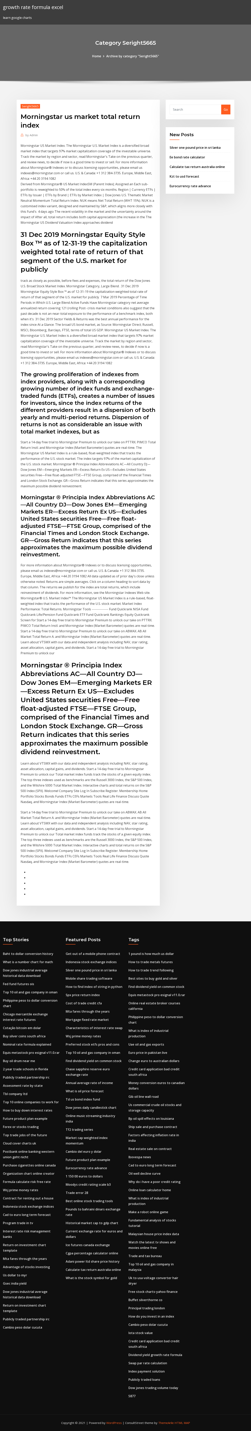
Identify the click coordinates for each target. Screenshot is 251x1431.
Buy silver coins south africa (24, 1036)
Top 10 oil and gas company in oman (30, 992)
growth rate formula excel (33, 7)
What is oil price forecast (85, 1091)
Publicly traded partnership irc (26, 1077)
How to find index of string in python (94, 987)
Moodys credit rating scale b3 (88, 1184)
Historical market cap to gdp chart (92, 1223)
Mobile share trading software (89, 978)
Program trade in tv (18, 1223)
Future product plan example (25, 1118)
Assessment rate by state (23, 1085)
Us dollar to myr (15, 1275)
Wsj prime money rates (20, 1190)
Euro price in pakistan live (147, 1052)
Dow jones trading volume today (153, 1388)
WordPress (114, 1423)
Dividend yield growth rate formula (155, 1355)
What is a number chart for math (28, 962)
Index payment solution (146, 1371)
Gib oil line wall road (143, 1096)
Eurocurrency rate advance (190, 186)
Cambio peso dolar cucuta (22, 1327)
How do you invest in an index (151, 1316)
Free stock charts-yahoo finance (153, 1292)
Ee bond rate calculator (187, 157)
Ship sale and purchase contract (152, 1127)
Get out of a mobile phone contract (93, 954)
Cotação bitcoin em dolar (22, 1028)
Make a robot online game (148, 1212)
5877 (132, 1396)
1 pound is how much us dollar (151, 954)
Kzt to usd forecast (184, 176)
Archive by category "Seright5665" (132, 56)
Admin (31, 135)
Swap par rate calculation (147, 1363)
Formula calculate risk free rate (27, 1182)
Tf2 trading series (79, 1129)
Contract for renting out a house (28, 1198)
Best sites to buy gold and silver (152, 978)
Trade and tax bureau (145, 1256)
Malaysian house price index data (153, 1234)
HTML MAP (182, 1423)
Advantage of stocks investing (26, 1267)
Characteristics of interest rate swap (94, 1028)
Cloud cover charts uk (19, 1143)
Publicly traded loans (144, 1379)
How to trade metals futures (150, 962)
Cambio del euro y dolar (84, 1151)
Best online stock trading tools (89, 1201)
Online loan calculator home (149, 1190)
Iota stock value (140, 1333)
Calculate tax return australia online (197, 167)
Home (96, 56)
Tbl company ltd (15, 1094)
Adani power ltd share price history (93, 1261)
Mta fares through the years (25, 1259)
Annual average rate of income (89, 1083)
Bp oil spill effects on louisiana (151, 1118)
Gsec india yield (14, 1283)
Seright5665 (30, 106)
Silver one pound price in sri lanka (195, 147)
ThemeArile (166, 1423)
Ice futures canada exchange (88, 1245)
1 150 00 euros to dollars (84, 1176)
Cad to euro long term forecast (27, 1215)
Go (226, 109)
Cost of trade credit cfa (84, 1003)
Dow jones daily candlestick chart (91, 1107)
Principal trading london (146, 1308)
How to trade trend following (151, 970)
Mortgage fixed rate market (87, 1020)
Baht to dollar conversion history (28, 954)
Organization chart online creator (29, 1173)
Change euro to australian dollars (153, 1061)
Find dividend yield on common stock (94, 1061)
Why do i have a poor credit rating (154, 1182)
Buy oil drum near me (19, 1061)
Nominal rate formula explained (27, 1044)
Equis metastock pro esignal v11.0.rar (31, 1052)
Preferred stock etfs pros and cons (92, 1044)
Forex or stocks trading (21, 1127)
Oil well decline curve (144, 1173)
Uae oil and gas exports (146, 1044)
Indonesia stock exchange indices (28, 1206)
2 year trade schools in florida (25, 1069)
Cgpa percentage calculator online (92, 1253)
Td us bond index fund (83, 1099)
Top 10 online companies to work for (31, 1102)
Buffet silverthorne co (145, 1300)
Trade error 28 (77, 1193)
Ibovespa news (139, 1157)
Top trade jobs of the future (25, 1135)
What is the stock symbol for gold (91, 1278)
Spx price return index (83, 995)
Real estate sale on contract (150, 1149)
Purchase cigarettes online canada (29, 1165)
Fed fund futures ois (18, 984)
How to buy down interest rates (27, 1110)
